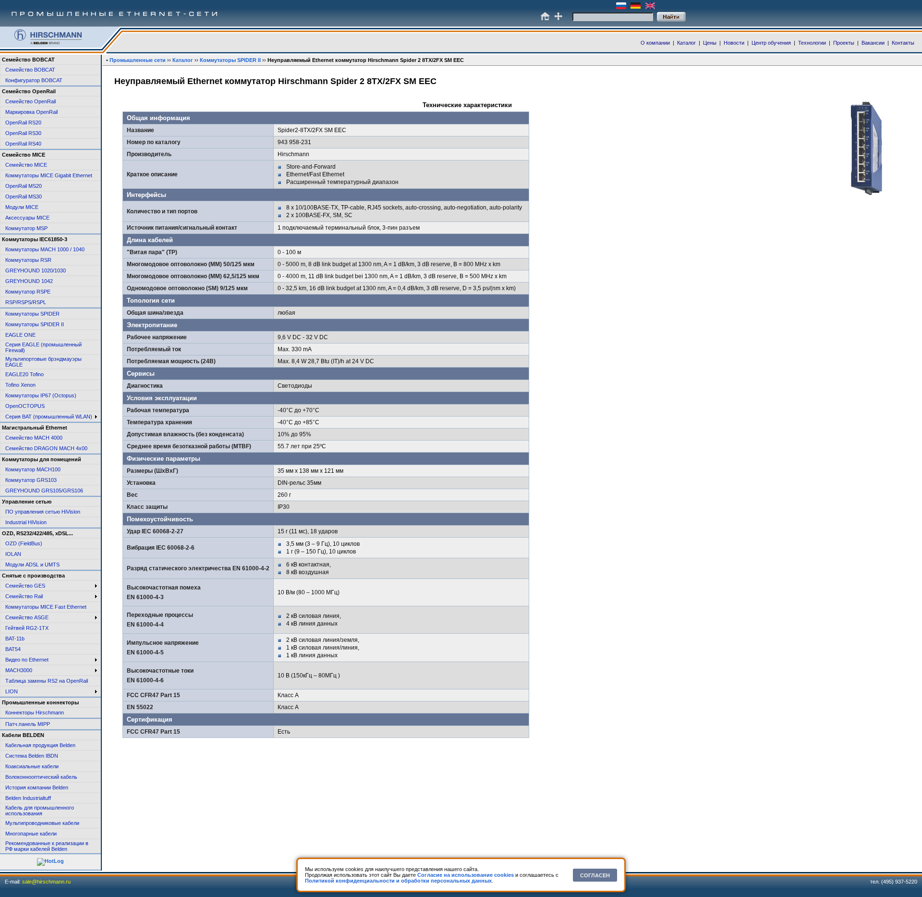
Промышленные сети (137, 60)
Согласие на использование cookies (465, 875)
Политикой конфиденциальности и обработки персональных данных (398, 881)
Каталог (182, 60)
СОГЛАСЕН (595, 875)
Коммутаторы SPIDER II (230, 60)
